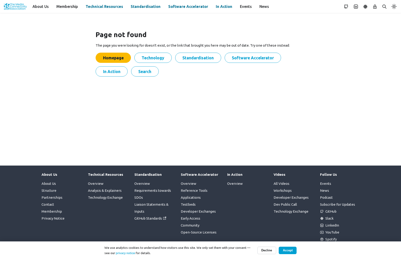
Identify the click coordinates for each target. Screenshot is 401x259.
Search (144, 71)
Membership (67, 6)
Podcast (326, 197)
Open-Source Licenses (199, 232)
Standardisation (146, 6)
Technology (153, 57)
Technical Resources (104, 6)
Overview (95, 183)
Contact (48, 204)
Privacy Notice (53, 218)
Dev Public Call (285, 204)
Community (190, 225)
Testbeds (188, 204)
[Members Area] (375, 6)
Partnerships (52, 197)
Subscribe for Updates (337, 204)
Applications (191, 197)
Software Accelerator (188, 6)
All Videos (281, 183)
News (264, 6)
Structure (49, 190)
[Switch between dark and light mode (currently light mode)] (394, 6)
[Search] (384, 6)
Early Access (190, 218)
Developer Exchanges (198, 211)
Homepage (113, 57)
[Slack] (365, 6)
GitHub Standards (148, 218)
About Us (40, 6)
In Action (224, 6)
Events (246, 6)
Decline (266, 250)
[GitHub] (346, 6)
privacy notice (125, 253)
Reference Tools (194, 190)
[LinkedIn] (355, 6)
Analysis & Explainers (105, 190)
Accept (288, 250)
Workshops (283, 190)
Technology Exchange (105, 197)
